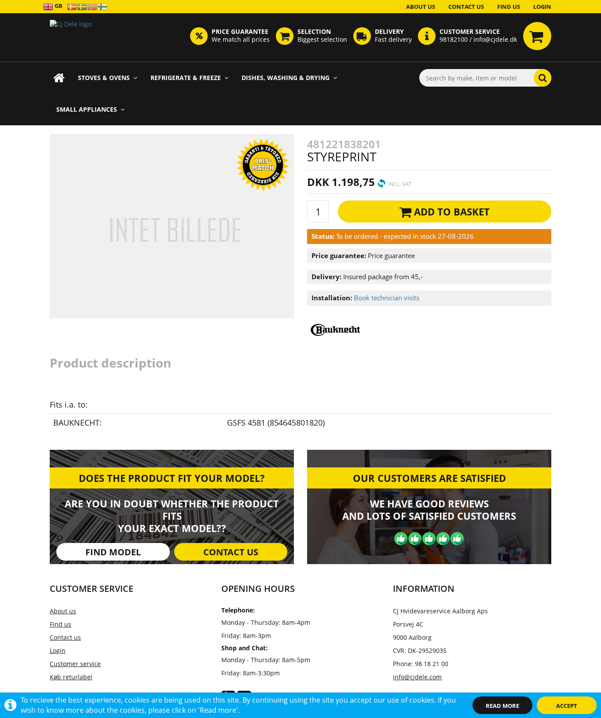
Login (542, 7)
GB (57, 6)
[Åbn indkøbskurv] (537, 36)
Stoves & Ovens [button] (104, 77)
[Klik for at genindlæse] (71, 37)
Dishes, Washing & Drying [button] (286, 77)
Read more (502, 706)
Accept (566, 706)
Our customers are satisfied (429, 478)
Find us (508, 7)
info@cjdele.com (417, 677)
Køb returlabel (71, 677)
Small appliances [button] (86, 109)
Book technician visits (386, 297)
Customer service (75, 664)
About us (420, 7)
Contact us (466, 7)
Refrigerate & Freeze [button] (185, 77)
